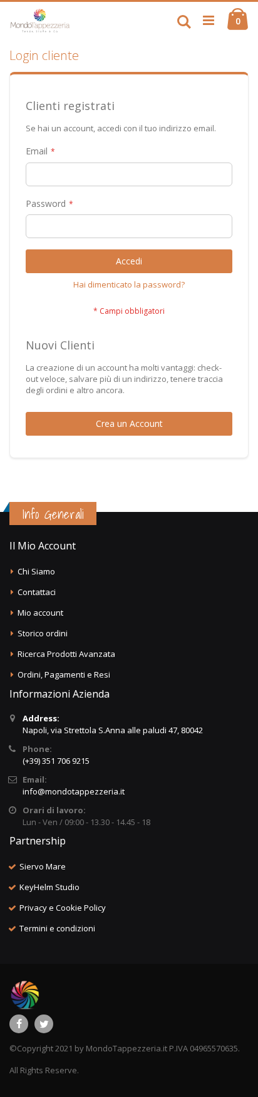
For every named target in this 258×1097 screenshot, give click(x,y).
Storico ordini (43, 633)
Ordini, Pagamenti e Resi (64, 674)
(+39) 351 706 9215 (56, 760)
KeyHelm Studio (49, 887)
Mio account (40, 612)
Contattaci (37, 592)
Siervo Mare (42, 866)
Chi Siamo (36, 571)
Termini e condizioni (57, 928)
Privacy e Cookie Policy (62, 907)
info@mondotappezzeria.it (74, 791)
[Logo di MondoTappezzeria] (39, 20)
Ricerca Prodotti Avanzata (66, 653)
